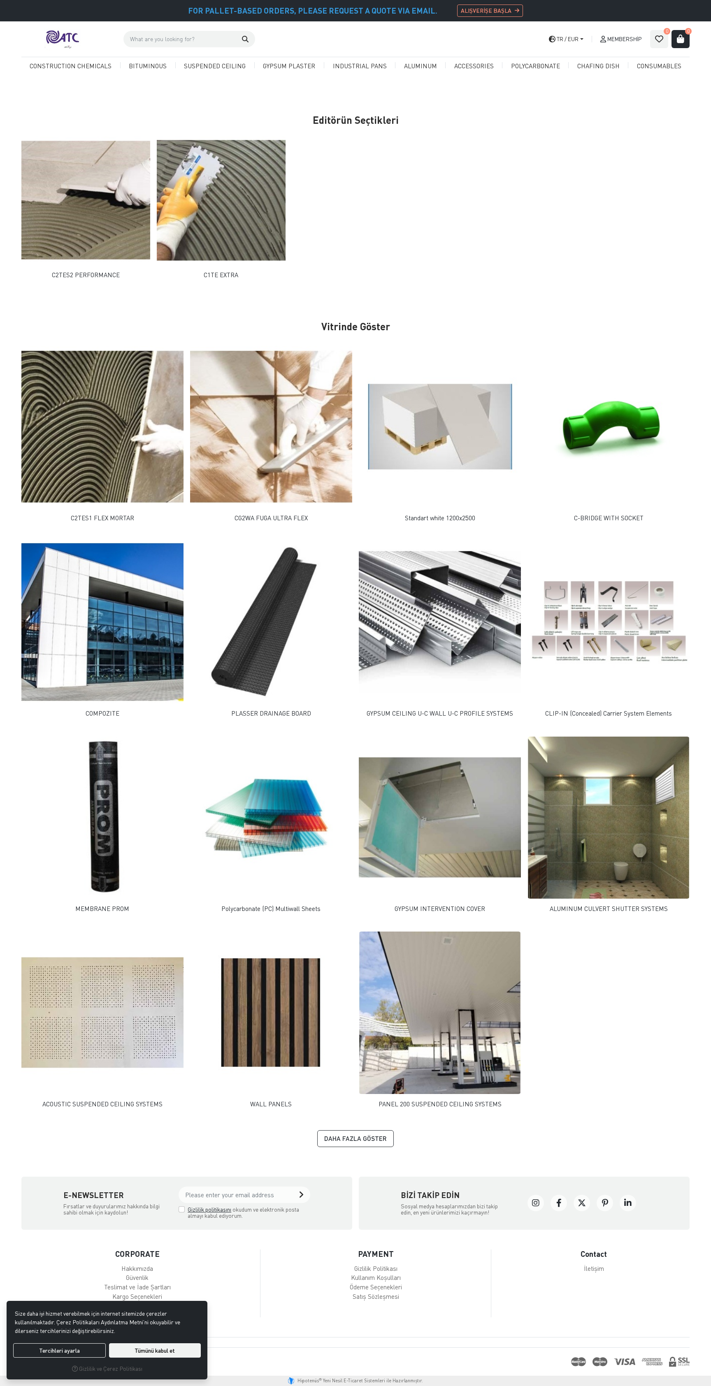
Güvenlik (137, 1277)
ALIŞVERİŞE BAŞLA (486, 10)
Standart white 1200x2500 (440, 518)
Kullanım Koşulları (376, 1277)
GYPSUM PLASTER (289, 66)
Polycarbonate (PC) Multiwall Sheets (271, 908)
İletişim (594, 1268)
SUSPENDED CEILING (215, 66)
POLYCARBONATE (535, 66)
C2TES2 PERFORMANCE (86, 274)
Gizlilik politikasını (209, 1209)
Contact (594, 1254)
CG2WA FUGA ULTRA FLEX (271, 518)
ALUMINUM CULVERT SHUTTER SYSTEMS (609, 908)
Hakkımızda (137, 1268)
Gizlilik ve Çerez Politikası (110, 1368)
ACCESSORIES (474, 66)
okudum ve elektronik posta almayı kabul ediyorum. (243, 1212)
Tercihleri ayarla (59, 1350)
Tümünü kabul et (155, 1350)
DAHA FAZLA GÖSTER (355, 1138)
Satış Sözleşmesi (376, 1296)
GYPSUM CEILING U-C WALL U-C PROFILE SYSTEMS (440, 713)
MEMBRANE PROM (102, 908)
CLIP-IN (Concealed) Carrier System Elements (608, 713)
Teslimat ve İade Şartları (137, 1287)
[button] (245, 39)
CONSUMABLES (659, 66)
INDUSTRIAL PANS (360, 66)
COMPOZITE (102, 713)
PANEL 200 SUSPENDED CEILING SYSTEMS (440, 1104)
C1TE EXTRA (221, 274)
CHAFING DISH (598, 66)
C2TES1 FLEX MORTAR (102, 518)
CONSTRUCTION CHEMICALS (71, 66)
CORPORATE (137, 1254)
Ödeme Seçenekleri (376, 1287)
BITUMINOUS (148, 66)
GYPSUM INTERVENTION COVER (440, 908)
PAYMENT (376, 1254)
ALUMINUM (420, 66)
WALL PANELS (271, 1104)
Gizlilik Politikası (375, 1268)
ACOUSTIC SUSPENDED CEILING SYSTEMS (102, 1104)
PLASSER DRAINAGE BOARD (271, 713)
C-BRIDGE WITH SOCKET (609, 518)
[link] (535, 1203)
